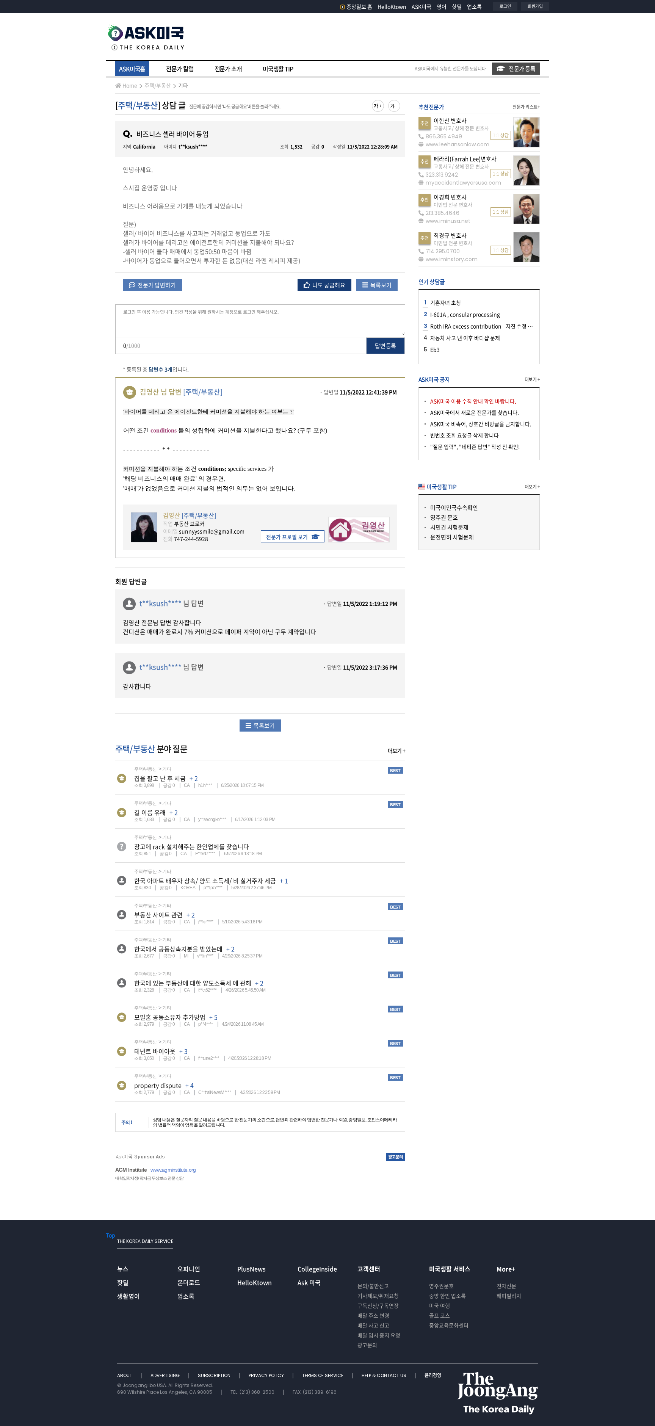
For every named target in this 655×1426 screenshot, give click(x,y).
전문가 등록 (522, 68)
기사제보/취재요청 (378, 1295)
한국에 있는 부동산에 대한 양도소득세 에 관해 (192, 982)
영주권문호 (441, 1286)
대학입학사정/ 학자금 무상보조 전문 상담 (149, 1178)
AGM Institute (131, 1170)
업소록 (474, 6)
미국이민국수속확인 (454, 507)
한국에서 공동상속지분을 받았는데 (178, 948)
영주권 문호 (444, 517)
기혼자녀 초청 (445, 302)
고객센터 (368, 1268)
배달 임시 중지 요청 (378, 1335)
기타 (183, 85)
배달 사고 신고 (373, 1325)
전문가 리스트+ (526, 106)
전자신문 (506, 1286)
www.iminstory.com (452, 259)
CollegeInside (317, 1268)
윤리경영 (433, 1375)
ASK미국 (421, 6)
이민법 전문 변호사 (453, 204)
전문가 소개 (228, 68)
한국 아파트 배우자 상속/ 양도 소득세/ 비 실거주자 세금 (205, 880)
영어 (442, 6)
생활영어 (128, 1296)
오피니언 (188, 1268)
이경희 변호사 (450, 197)
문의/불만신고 (373, 1286)
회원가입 (535, 6)
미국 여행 (439, 1305)
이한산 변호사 (450, 120)
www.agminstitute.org (173, 1170)
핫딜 (457, 6)
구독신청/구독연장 (378, 1305)
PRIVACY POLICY (267, 1375)
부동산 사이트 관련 (158, 914)
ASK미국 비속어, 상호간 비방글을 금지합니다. (480, 424)
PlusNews (251, 1268)
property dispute (158, 1085)
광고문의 (367, 1345)
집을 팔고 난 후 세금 (160, 778)
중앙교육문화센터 (449, 1325)
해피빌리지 (509, 1295)
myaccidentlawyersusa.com (463, 182)
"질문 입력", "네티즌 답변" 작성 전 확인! (475, 446)
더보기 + (396, 750)
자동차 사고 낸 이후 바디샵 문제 (465, 338)
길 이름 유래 (150, 812)
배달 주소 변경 (373, 1315)
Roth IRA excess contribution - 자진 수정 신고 (483, 326)
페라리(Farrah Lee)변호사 (465, 159)
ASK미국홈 (132, 68)
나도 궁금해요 (328, 285)
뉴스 (122, 1268)
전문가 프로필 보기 (287, 537)
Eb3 (435, 349)
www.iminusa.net (448, 221)
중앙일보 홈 (359, 6)
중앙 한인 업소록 (447, 1295)
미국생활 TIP (278, 68)
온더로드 (188, 1282)
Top (110, 1235)
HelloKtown (392, 6)
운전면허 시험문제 (452, 537)
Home (129, 85)
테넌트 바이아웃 (155, 1051)
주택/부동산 (157, 85)
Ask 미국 (309, 1282)
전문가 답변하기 (156, 285)
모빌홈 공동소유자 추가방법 (169, 1017)
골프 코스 (439, 1315)
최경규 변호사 (450, 235)
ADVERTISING (165, 1375)
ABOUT (125, 1375)
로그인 (505, 6)
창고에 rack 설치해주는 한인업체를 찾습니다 (191, 846)
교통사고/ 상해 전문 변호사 (461, 128)
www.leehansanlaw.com (457, 144)
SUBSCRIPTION (215, 1375)
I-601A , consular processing (465, 314)
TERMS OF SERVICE (323, 1375)
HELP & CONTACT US (384, 1375)
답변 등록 (385, 346)
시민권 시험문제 (449, 527)
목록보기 (380, 285)
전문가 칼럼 (179, 68)
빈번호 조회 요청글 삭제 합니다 (464, 435)
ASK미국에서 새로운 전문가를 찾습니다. (474, 412)
